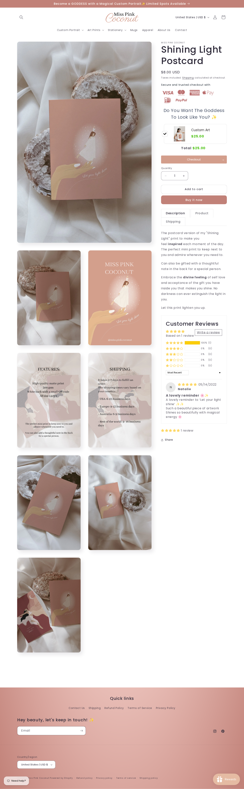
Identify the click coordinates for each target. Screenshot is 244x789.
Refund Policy (114, 708)
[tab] (175, 213)
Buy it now (193, 200)
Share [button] (169, 440)
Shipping (188, 77)
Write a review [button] (208, 332)
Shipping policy (149, 777)
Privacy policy (104, 777)
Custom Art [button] (200, 130)
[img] (188, 385)
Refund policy (84, 777)
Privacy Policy (165, 708)
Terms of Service (140, 708)
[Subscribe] (81, 730)
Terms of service (126, 777)
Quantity (166, 168)
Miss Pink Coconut (38, 777)
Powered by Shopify (61, 777)
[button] (21, 17)
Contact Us (77, 708)
